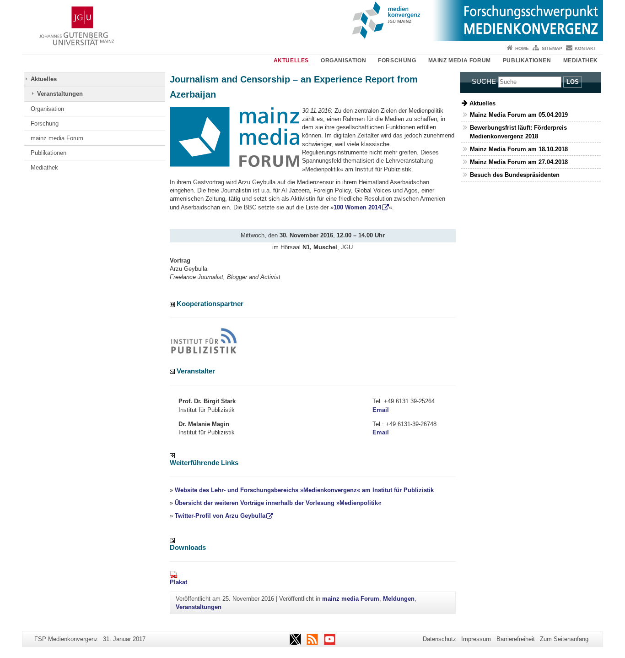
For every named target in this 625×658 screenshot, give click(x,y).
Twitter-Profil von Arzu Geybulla (220, 515)
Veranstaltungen (60, 93)
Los (572, 81)
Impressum (476, 639)
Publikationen (527, 60)
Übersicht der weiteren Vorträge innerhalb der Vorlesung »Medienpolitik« (278, 502)
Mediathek (580, 60)
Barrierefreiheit (515, 639)
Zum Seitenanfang (564, 639)
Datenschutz (439, 639)
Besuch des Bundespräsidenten (515, 174)
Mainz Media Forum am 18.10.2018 (519, 149)
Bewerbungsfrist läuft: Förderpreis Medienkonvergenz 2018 (518, 132)
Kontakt (585, 48)
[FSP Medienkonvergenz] (312, 20)
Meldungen (399, 598)
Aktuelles (291, 60)
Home (522, 48)
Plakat (178, 582)
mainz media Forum (459, 60)
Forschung (397, 60)
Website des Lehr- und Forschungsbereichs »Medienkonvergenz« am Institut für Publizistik (304, 490)
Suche (484, 81)
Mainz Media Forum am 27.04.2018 (519, 162)
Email (380, 409)
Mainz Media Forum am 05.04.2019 (519, 114)
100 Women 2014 (357, 207)
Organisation (343, 60)
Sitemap (552, 48)
